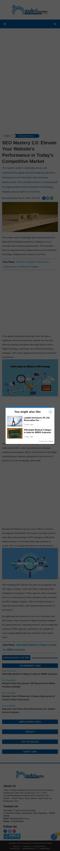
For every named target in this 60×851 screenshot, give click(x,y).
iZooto (51, 441)
